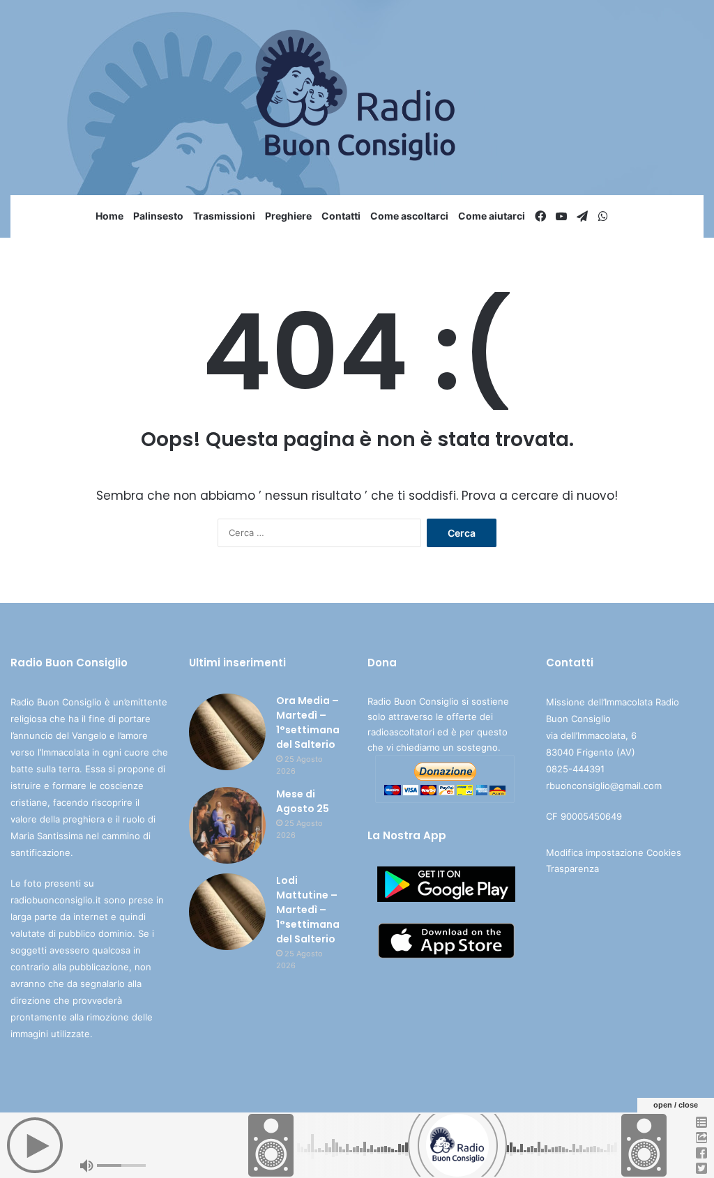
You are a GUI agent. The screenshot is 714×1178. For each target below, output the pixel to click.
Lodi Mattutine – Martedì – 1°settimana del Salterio (308, 909)
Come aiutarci (491, 216)
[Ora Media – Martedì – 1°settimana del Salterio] (227, 732)
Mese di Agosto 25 (302, 801)
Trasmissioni (224, 216)
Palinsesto (158, 216)
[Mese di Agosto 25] (227, 825)
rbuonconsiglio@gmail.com (604, 785)
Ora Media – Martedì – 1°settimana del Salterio (308, 722)
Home (109, 216)
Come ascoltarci (409, 216)
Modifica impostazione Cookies (613, 852)
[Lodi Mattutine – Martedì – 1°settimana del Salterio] (227, 911)
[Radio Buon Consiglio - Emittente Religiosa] (357, 97)
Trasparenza (572, 868)
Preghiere (288, 216)
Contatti (340, 216)
